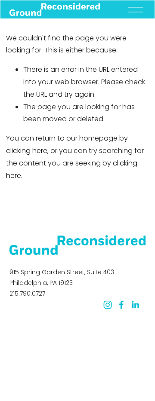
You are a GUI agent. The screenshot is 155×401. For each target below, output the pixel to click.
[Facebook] (121, 304)
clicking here (26, 151)
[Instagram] (107, 304)
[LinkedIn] (135, 304)
